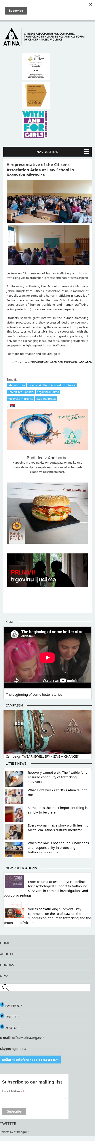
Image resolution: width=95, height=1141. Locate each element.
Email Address (13, 1091)
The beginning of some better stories (34, 694)
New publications (21, 868)
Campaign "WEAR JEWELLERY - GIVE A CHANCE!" (42, 756)
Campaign (14, 705)
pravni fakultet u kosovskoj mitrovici (52, 385)
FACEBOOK (13, 1005)
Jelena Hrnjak (16, 385)
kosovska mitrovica (20, 399)
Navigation (47, 151)
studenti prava (46, 399)
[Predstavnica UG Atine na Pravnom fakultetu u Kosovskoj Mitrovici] (12, 407)
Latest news (16, 763)
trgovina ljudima (48, 392)
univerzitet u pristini (21, 392)
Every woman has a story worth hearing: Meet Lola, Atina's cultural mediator (58, 827)
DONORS (7, 965)
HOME (5, 943)
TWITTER (11, 1016)
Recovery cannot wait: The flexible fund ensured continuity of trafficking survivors (57, 777)
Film (9, 621)
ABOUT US (8, 954)
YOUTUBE (12, 1027)
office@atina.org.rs (26, 1037)
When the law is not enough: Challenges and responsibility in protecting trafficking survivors (58, 847)
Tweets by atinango (13, 1132)
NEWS (4, 976)
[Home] (47, 44)
